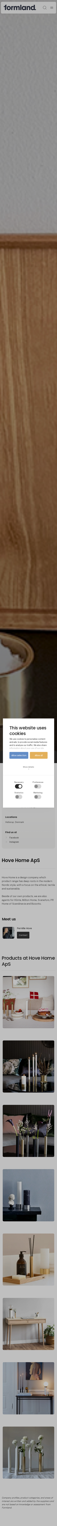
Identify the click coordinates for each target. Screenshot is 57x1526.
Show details (28, 768)
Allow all (39, 755)
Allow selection (18, 755)
